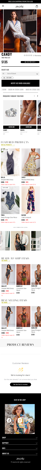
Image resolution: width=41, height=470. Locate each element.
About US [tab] (5, 454)
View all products (6, 145)
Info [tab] (3, 448)
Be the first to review (20, 384)
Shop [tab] (4, 438)
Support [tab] (5, 443)
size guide (9, 77)
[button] (2, 241)
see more (4, 261)
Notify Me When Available (20, 83)
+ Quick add (11, 127)
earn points (30, 62)
